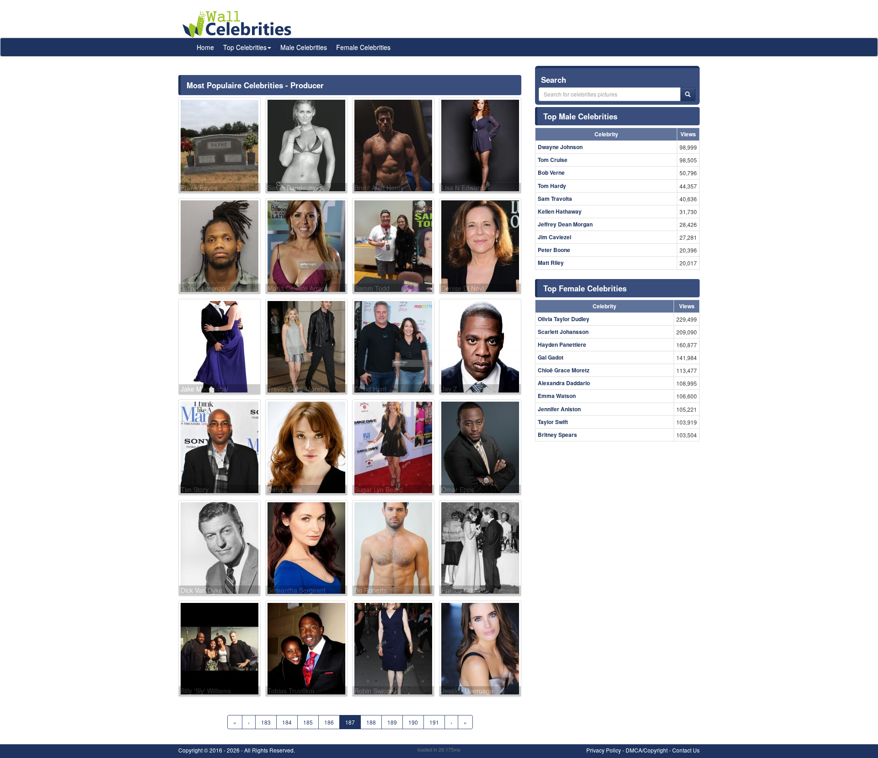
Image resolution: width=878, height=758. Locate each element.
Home (205, 47)
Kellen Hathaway (560, 211)
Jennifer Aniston (559, 409)
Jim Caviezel (554, 237)
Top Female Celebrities (584, 288)
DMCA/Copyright (647, 750)
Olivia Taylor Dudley (563, 319)
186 (329, 722)
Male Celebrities (303, 47)
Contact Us (686, 750)
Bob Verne (551, 172)
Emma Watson (557, 396)
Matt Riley (551, 262)
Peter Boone (554, 250)
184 (287, 722)
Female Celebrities (363, 47)
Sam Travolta (555, 198)
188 (371, 722)
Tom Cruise (552, 160)
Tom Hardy (552, 186)
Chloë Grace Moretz (563, 370)
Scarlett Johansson (563, 332)
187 (350, 722)
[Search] (688, 94)
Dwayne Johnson (560, 147)
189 (392, 722)
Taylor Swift (553, 422)
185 (308, 722)
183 (266, 722)
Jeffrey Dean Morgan (565, 224)
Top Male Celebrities (580, 116)
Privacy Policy (603, 750)
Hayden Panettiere (562, 344)
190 (413, 722)
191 (434, 722)
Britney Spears (557, 434)
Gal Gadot (550, 357)
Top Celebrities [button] (245, 47)
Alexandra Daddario (564, 383)
